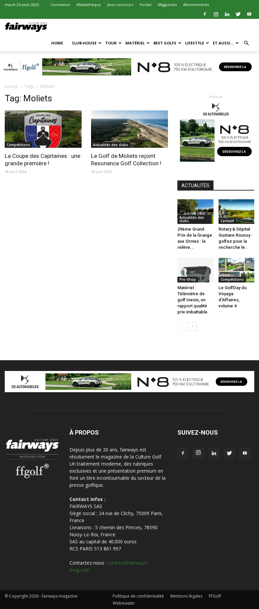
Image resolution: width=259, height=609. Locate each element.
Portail (145, 4)
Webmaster (124, 603)
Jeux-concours (120, 4)
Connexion (60, 4)
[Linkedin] (227, 14)
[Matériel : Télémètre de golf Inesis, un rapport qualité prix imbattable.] (195, 270)
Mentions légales (186, 596)
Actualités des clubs (110, 144)
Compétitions (18, 144)
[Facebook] (205, 14)
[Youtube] (249, 14)
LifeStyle (194, 42)
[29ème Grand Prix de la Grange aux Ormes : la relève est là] (195, 211)
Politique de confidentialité (138, 596)
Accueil (11, 86)
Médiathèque (89, 4)
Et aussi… (223, 42)
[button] (246, 43)
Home (57, 42)
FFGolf (215, 596)
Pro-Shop (187, 279)
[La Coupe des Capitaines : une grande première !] (43, 129)
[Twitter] (238, 14)
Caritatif (227, 220)
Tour (111, 42)
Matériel (135, 42)
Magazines (167, 4)
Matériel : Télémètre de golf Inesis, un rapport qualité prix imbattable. (193, 299)
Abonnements (196, 4)
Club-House (84, 42)
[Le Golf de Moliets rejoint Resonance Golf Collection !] (129, 129)
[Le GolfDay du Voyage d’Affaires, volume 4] (237, 270)
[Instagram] (216, 14)
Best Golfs (164, 42)
